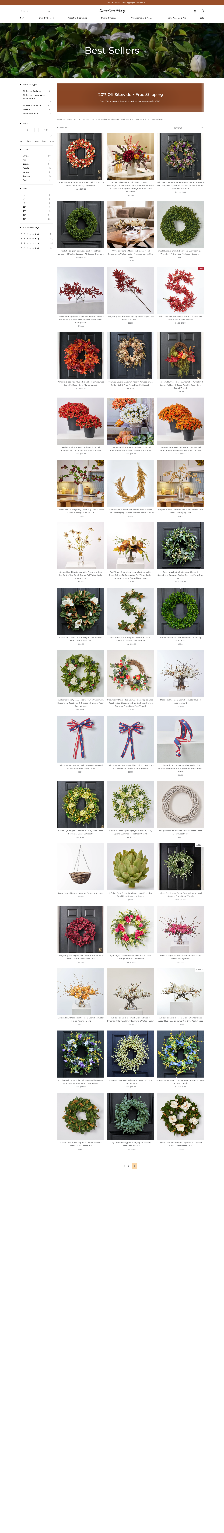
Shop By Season (46, 18)
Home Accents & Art (176, 18)
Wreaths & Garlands (77, 18)
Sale (202, 18)
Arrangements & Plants (141, 18)
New (22, 18)
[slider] (52, 137)
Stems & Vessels (108, 18)
